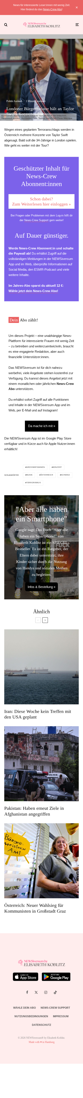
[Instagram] (45, 992)
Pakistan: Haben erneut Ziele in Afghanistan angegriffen (34, 811)
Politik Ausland (14, 101)
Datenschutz (41, 1024)
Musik (29, 475)
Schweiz (65, 475)
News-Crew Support (36, 220)
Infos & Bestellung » (41, 587)
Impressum (61, 1016)
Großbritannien (35, 467)
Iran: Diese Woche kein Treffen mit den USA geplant (37, 714)
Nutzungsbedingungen (31, 1016)
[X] (36, 992)
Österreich (46, 475)
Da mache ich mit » (41, 426)
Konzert (57, 467)
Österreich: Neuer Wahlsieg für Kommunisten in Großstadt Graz (35, 908)
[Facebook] (27, 992)
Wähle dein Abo (24, 1007)
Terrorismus (33, 483)
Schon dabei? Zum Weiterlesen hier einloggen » (41, 201)
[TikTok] (55, 992)
